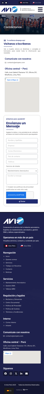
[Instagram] (10, 373)
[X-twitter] (16, 373)
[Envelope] (6, 2)
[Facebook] (5, 373)
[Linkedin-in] (2, 2)
